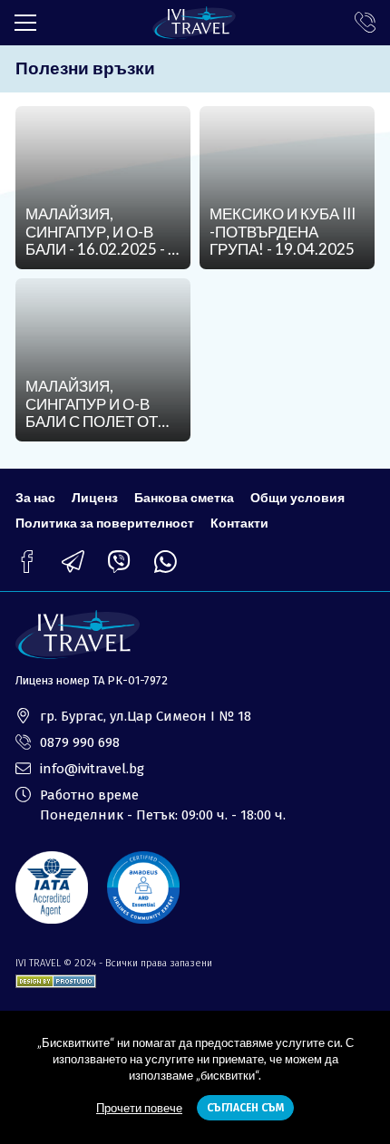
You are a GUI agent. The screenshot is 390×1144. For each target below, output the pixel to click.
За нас (35, 497)
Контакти (239, 522)
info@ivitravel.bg (92, 769)
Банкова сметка (184, 497)
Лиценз (95, 497)
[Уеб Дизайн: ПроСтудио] (55, 978)
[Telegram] (73, 561)
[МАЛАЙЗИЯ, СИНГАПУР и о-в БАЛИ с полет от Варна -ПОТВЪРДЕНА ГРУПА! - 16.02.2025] (102, 359)
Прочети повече (139, 1107)
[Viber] (119, 561)
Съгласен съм (245, 1107)
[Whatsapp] (165, 561)
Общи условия (297, 497)
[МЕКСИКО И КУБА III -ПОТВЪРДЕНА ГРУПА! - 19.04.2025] (287, 187)
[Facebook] (26, 561)
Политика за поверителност (104, 522)
